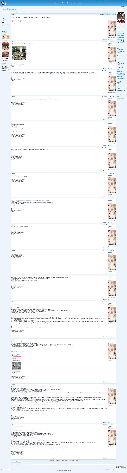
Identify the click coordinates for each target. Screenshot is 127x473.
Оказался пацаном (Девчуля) (120, 58)
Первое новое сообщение (108, 14)
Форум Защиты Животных (4, 9)
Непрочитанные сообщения (122, 8)
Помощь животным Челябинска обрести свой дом (121, 90)
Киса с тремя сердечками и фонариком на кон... (121, 71)
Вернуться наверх (110, 39)
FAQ (122, 6)
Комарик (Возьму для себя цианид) (121, 77)
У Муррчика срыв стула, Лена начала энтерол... (120, 26)
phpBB (62, 470)
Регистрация (6, 6)
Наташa (118, 96)
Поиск (120, 0)
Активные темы (10, 8)
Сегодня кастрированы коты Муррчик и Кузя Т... (120, 33)
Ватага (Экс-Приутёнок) (120, 39)
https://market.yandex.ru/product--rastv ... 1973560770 (19, 176)
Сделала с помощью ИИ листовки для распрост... (120, 37)
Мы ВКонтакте (110, 0)
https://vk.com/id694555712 (20, 351)
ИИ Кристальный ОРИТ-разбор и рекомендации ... (121, 28)
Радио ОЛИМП (119, 82)
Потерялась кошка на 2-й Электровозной (120, 50)
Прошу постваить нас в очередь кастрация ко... (120, 31)
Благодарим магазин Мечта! (120, 55)
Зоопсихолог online (4, 31)
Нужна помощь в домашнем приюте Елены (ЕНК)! (121, 67)
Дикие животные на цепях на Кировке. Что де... (121, 75)
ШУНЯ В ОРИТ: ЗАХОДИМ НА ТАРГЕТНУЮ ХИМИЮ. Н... (121, 42)
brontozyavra (118, 95)
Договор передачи (4, 32)
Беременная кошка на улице (120, 48)
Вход (2, 6)
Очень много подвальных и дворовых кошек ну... (121, 78)
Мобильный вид (124, 0)
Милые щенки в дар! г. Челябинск (120, 88)
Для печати (12, 14)
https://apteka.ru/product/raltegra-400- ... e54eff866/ (18, 205)
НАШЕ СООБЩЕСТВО (11, 9)
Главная (96, 0)
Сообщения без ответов (4, 8)
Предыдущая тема (102, 14)
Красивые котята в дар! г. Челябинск (121, 86)
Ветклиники (3, 26)
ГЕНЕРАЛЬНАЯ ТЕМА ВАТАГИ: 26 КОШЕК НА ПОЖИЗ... (120, 36)
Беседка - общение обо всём (18, 9)
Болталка (13, 10)
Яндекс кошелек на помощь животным (121, 69)
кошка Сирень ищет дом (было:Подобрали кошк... (120, 73)
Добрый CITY (119, 83)
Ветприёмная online (4, 30)
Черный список (115, 0)
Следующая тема (114, 14)
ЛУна (118, 46)
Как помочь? (104, 0)
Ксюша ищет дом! (119, 53)
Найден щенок (119, 52)
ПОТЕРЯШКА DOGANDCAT (120, 98)
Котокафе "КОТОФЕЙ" (120, 84)
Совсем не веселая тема (120, 51)
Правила (100, 0)
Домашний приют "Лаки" (120, 65)
